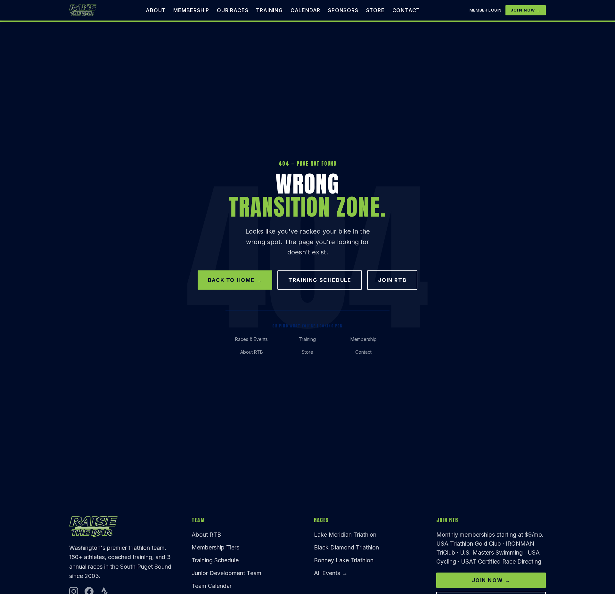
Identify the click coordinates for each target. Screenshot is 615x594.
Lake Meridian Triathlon (345, 534)
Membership (191, 10)
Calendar (305, 10)
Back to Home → (235, 280)
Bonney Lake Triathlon (343, 560)
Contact (406, 10)
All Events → (331, 573)
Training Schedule (319, 280)
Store (375, 10)
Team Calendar (212, 585)
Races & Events (251, 339)
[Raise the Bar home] (82, 10)
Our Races (232, 10)
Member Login (486, 10)
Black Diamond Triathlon (346, 547)
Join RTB (392, 280)
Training (269, 10)
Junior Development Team (226, 573)
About (156, 10)
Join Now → (526, 10)
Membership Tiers (215, 547)
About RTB (251, 352)
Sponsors (343, 10)
